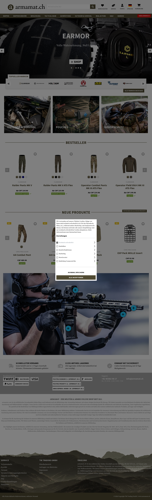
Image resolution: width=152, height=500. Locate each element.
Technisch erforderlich (66, 243)
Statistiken (62, 246)
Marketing (62, 254)
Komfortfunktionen (65, 250)
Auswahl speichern (76, 272)
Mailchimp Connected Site (67, 261)
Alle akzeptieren (76, 278)
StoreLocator (63, 257)
